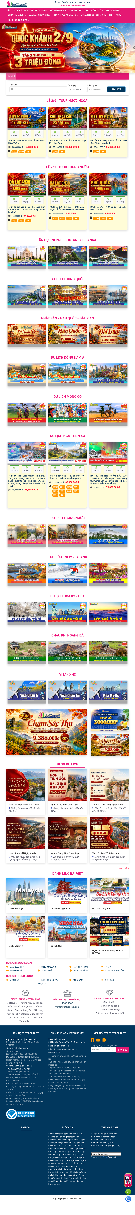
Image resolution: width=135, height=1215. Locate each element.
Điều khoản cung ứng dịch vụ (106, 1145)
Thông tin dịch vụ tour (103, 1142)
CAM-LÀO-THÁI (17, 967)
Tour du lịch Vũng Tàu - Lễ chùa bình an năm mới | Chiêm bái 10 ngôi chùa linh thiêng (26, 209)
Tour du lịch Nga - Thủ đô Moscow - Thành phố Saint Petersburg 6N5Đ (67, 476)
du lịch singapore (64, 1136)
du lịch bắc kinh (63, 1169)
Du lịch (11, 76)
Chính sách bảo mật (102, 1139)
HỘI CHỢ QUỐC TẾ (17, 20)
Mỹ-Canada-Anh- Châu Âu (96, 15)
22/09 (69, 487)
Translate (112, 1157)
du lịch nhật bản (69, 1142)
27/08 (14, 152)
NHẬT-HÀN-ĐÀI (16, 15)
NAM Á (108, 967)
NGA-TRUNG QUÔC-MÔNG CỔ (85, 10)
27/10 (55, 491)
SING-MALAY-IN (49, 967)
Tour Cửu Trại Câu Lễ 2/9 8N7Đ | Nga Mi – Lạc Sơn (67, 141)
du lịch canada (65, 1160)
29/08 (14, 221)
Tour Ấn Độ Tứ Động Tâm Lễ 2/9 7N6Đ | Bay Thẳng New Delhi (108, 141)
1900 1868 (67, 1003)
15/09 (62, 487)
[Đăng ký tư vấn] (128, 1180)
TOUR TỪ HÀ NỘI (81, 970)
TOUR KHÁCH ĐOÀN (114, 970)
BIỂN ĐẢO (109, 980)
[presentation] (10, 123)
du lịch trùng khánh (70, 1178)
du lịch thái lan (73, 1133)
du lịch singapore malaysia (69, 1139)
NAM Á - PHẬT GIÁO (39, 15)
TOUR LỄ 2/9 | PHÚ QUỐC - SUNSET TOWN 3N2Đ (108, 208)
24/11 (69, 491)
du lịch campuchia (56, 1133)
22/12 (76, 491)
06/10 (76, 487)
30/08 (55, 152)
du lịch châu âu (72, 1163)
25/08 (55, 487)
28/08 (55, 218)
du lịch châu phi (60, 1157)
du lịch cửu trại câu (72, 1175)
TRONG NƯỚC (38, 10)
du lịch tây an (79, 1172)
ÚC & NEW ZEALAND (65, 15)
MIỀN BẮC (14, 980)
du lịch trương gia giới (62, 1172)
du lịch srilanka (72, 1151)
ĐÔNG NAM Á (57, 10)
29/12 (55, 495)
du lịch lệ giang (55, 1175)
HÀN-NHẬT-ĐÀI (80, 967)
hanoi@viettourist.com (58, 1046)
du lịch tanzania (62, 1166)
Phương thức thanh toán (104, 1136)
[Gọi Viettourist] (128, 1192)
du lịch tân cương (68, 1181)
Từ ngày (72, 85)
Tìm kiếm (116, 89)
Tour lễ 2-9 (19, 10)
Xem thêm (124, 868)
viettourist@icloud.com (67, 1006)
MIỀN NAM (78, 980)
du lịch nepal (58, 1151)
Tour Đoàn (112, 10)
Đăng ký (122, 1050)
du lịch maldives (63, 1154)
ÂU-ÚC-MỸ (46, 970)
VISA (119, 15)
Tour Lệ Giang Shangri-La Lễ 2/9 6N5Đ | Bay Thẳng (26, 141)
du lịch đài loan (65, 1145)
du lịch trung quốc (77, 1157)
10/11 (62, 491)
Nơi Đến (13, 84)
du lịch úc (77, 1160)
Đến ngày (92, 85)
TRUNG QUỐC (16, 970)
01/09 (21, 152)
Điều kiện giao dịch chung (105, 1133)
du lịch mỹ (53, 1160)
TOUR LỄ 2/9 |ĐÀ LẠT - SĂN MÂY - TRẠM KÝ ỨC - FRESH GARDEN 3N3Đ (67, 208)
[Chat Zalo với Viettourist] (128, 1199)
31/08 (103, 218)
